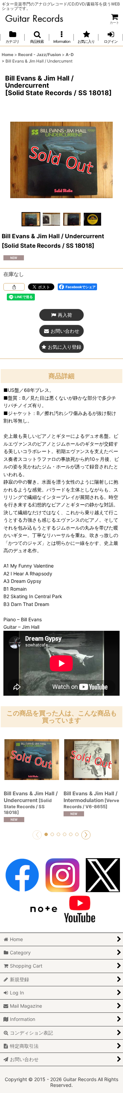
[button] (37, 37)
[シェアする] (14, 287)
